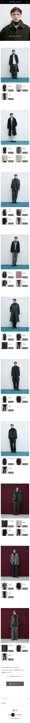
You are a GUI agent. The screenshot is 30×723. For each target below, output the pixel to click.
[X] (16, 710)
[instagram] (13, 710)
